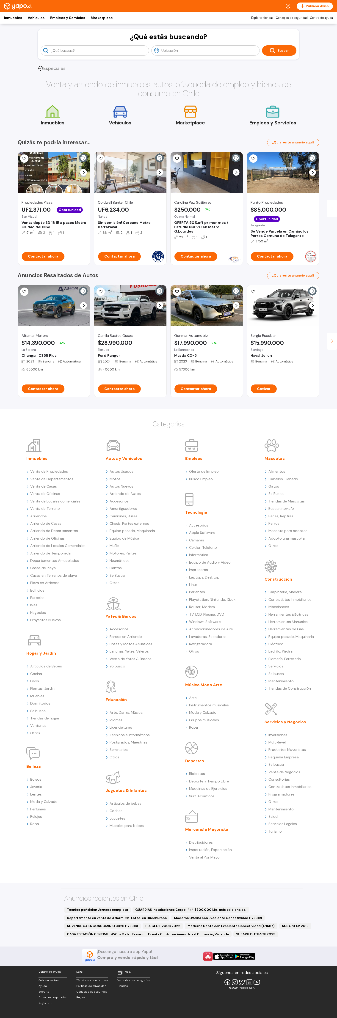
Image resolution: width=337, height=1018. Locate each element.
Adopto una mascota (286, 538)
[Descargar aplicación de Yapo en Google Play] (244, 956)
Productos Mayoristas (287, 749)
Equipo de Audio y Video (210, 562)
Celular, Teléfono (203, 547)
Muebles (37, 696)
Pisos (34, 681)
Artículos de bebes (125, 803)
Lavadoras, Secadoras (208, 636)
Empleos (193, 458)
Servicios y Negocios (285, 722)
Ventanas (38, 725)
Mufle (114, 545)
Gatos (273, 486)
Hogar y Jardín (41, 653)
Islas (33, 605)
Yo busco (117, 666)
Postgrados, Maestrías (128, 742)
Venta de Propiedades (49, 471)
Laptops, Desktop (204, 577)
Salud (273, 816)
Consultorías (279, 779)
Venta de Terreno (45, 508)
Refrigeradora (200, 644)
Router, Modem (202, 606)
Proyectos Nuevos (45, 619)
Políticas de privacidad (91, 986)
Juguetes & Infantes (126, 790)
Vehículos (36, 18)
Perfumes (38, 809)
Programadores (281, 794)
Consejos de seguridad (292, 18)
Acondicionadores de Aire (211, 629)
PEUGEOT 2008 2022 (162, 926)
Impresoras (198, 569)
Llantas (116, 567)
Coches (116, 810)
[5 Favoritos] (24, 158)
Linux (193, 584)
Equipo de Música (124, 538)
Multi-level (277, 742)
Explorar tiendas (262, 18)
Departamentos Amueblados (54, 560)
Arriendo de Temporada (50, 553)
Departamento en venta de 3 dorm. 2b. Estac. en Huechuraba (117, 918)
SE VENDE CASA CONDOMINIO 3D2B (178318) (102, 926)
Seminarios (119, 749)
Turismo (275, 831)
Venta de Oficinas (45, 493)
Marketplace (102, 18)
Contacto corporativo (53, 997)
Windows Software (205, 621)
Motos (115, 479)
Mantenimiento (281, 681)
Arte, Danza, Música (126, 712)
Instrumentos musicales (209, 705)
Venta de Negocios (284, 772)
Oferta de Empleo (204, 471)
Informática (198, 554)
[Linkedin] (249, 982)
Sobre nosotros (49, 980)
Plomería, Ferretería (284, 658)
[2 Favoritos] (177, 292)
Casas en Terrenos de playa (53, 575)
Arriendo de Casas (45, 523)
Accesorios (119, 501)
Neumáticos (120, 560)
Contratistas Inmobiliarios (290, 599)
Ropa (34, 823)
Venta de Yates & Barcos (131, 658)
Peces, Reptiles (280, 516)
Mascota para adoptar (287, 530)
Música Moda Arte (203, 685)
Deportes (194, 761)
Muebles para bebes (127, 825)
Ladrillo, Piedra (280, 651)
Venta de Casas (43, 486)
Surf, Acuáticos (202, 796)
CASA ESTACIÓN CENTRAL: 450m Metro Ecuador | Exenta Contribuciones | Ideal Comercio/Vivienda (148, 934)
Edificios (37, 590)
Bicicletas (197, 773)
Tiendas (122, 986)
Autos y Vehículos (124, 458)
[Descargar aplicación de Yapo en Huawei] (208, 956)
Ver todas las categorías (133, 980)
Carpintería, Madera (285, 592)
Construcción (278, 579)
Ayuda (43, 986)
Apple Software (202, 532)
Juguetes (117, 818)
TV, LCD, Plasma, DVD (206, 614)
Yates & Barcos (121, 616)
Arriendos (38, 516)
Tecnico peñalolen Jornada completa (97, 910)
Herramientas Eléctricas (288, 614)
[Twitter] (242, 982)
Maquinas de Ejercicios (208, 788)
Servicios (275, 666)
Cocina (36, 673)
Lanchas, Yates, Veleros (129, 651)
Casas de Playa (43, 567)
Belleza (33, 766)
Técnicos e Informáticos (130, 735)
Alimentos (276, 471)
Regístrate (45, 1003)
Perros (273, 523)
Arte (193, 697)
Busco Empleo (201, 479)
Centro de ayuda (321, 18)
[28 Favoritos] (177, 158)
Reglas (80, 997)
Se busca (38, 710)
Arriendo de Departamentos (54, 530)
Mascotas (275, 458)
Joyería (36, 786)
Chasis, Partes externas (129, 523)
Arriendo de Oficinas (47, 538)
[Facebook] (227, 982)
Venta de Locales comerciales (55, 501)
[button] (83, 172)
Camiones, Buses (124, 516)
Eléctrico (275, 644)
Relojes (36, 816)
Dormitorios (40, 703)
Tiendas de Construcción (289, 688)
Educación (116, 699)
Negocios (38, 612)
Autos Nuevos (121, 486)
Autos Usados (121, 471)
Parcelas (37, 597)
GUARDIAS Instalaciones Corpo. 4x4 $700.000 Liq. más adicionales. (190, 910)
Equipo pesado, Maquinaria (132, 530)
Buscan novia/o (281, 508)
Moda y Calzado (44, 801)
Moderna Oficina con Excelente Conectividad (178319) (218, 918)
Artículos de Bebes (46, 666)
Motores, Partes (123, 553)
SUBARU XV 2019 (295, 926)
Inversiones (277, 735)
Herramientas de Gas (286, 629)
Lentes (36, 794)
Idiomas (116, 720)
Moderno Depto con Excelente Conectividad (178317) (231, 926)
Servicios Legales (282, 823)
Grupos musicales (204, 720)
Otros (35, 733)
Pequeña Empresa (283, 757)
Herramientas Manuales (288, 621)
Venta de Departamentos (51, 479)
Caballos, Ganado (283, 479)
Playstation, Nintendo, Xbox (212, 599)
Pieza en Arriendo (45, 582)
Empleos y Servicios (67, 18)
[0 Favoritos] (101, 158)
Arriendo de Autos (125, 493)
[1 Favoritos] (253, 158)
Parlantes (197, 592)
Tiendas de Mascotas (286, 501)
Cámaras (196, 540)
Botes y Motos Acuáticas (131, 644)
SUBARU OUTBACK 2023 (255, 934)
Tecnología (196, 512)
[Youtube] (256, 982)
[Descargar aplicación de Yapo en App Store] (223, 956)
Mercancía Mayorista (206, 829)
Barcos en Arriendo (126, 636)
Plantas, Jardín (42, 688)
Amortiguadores (123, 508)
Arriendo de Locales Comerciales (58, 545)
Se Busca (117, 575)
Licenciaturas (121, 727)
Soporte (44, 991)
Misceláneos (278, 606)
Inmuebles (13, 18)
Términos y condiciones (92, 980)
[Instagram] (234, 982)
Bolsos (35, 779)
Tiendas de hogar (45, 718)
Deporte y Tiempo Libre (209, 781)
